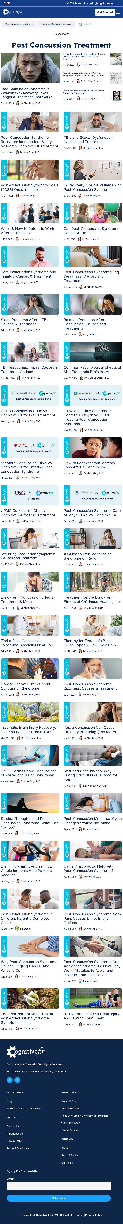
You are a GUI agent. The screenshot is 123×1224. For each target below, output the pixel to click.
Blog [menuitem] (9, 1101)
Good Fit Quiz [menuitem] (69, 1101)
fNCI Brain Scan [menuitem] (71, 1122)
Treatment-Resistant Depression (56, 24)
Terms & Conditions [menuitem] (18, 1148)
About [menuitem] (65, 1148)
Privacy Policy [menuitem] (15, 1140)
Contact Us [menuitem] (13, 1126)
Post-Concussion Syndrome (19, 24)
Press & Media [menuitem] (70, 1155)
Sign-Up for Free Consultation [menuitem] (24, 1108)
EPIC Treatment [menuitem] (71, 1108)
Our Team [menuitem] (67, 1162)
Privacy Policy (93, 1215)
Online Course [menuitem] (70, 1130)
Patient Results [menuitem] (15, 1133)
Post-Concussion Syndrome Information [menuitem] (85, 1115)
